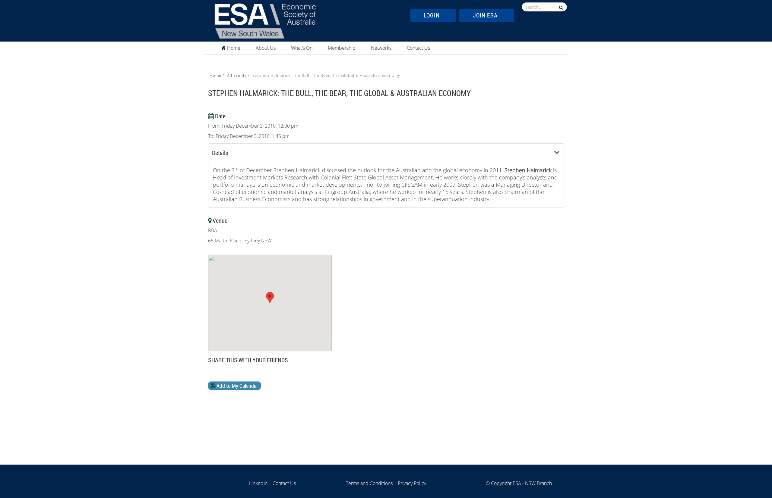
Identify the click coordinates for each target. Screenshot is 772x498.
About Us (266, 48)
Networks (381, 48)
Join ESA (485, 15)
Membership (342, 48)
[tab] (386, 153)
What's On (301, 48)
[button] (270, 297)
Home (233, 48)
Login (432, 15)
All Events (237, 75)
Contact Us (418, 48)
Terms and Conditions (369, 483)
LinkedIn (258, 483)
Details (220, 153)
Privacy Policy (412, 483)
